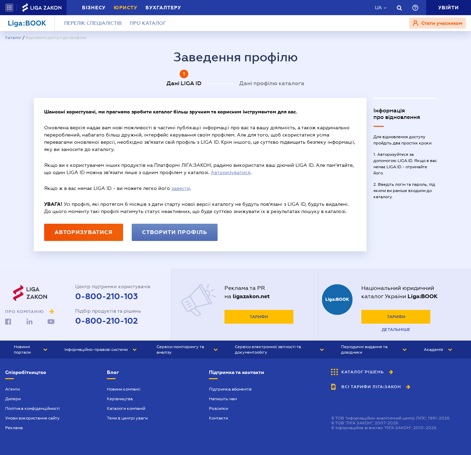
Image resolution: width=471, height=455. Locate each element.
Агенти (12, 389)
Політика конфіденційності (32, 408)
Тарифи (259, 316)
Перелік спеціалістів (93, 23)
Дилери (13, 398)
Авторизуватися (230, 172)
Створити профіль (174, 232)
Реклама (14, 427)
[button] (9, 7)
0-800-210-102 (106, 321)
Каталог (13, 37)
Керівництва (120, 398)
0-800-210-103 (106, 296)
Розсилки (218, 408)
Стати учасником (441, 23)
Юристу (125, 7)
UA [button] (378, 7)
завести (180, 188)
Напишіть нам (223, 398)
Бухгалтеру (163, 7)
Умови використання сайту (32, 418)
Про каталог (148, 23)
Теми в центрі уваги (127, 418)
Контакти (218, 418)
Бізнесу (94, 7)
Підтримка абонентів (230, 389)
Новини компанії (123, 389)
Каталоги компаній (126, 408)
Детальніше (396, 329)
